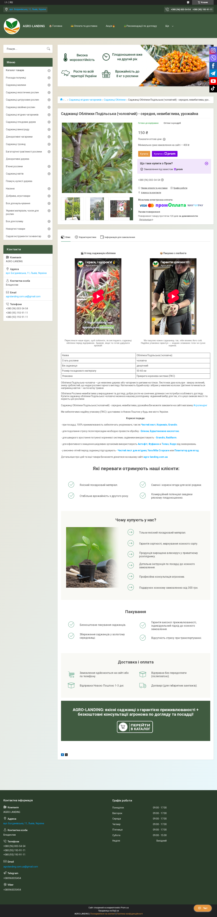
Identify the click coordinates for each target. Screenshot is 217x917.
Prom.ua (125, 907)
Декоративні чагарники (19, 136)
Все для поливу (14, 221)
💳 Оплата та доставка (84, 26)
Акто (141, 444)
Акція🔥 (110, 26)
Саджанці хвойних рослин (20, 107)
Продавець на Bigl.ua (108, 911)
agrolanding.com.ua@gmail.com (23, 296)
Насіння (10, 188)
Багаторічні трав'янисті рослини (24, 151)
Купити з (159, 153)
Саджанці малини (16, 85)
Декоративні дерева (17, 159)
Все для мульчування (18, 203)
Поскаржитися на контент (102, 914)
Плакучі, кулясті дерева (19, 181)
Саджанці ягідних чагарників (85, 99)
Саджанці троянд (16, 144)
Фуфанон (154, 444)
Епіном (145, 431)
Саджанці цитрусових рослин (22, 99)
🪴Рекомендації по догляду (140, 26)
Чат (205, 908)
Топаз (165, 444)
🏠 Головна (55, 26)
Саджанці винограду (17, 129)
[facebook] (62, 755)
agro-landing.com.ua (156, 457)
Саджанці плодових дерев (21, 122)
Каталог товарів (15, 70)
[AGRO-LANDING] (11, 26)
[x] (66, 755)
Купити (144, 153)
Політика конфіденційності (130, 914)
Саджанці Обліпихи (115, 99)
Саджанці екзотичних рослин (22, 92)
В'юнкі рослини (14, 166)
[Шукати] (48, 49)
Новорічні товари (15, 228)
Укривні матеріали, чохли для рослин (22, 212)
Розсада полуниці (16, 77)
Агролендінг (200, 405)
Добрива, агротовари (18, 196)
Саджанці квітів (15, 173)
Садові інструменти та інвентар (23, 236)
